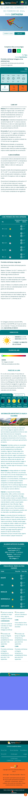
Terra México (23, 750)
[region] (14, 40)
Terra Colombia (14, 750)
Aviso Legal (6, 774)
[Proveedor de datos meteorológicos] (14, 792)
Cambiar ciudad (8, 33)
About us (23, 774)
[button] (26, 2)
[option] (5, 88)
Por (24, 55)
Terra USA (3, 754)
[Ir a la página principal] (9, 2)
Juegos (25, 754)
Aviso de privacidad (14, 774)
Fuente (21, 57)
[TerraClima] (22, 2)
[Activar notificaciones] (25, 794)
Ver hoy (19, 33)
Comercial (10, 760)
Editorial (18, 760)
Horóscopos (14, 754)
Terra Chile (4, 750)
